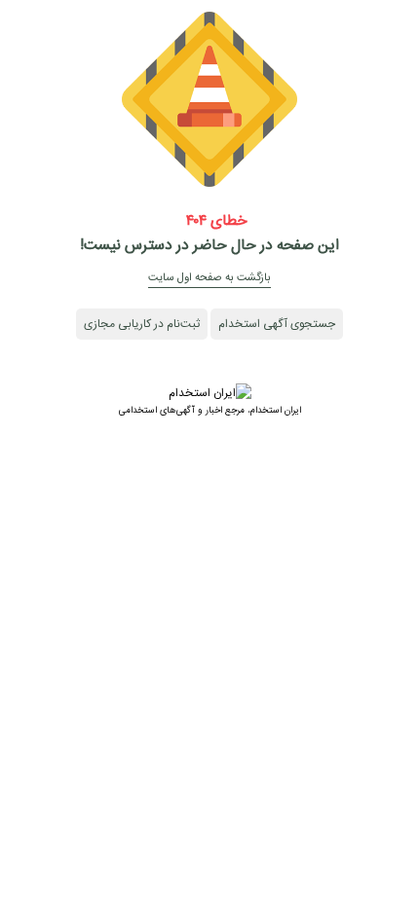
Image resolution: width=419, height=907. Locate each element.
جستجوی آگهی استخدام (276, 324)
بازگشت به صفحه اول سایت (209, 278)
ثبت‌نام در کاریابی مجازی (142, 324)
